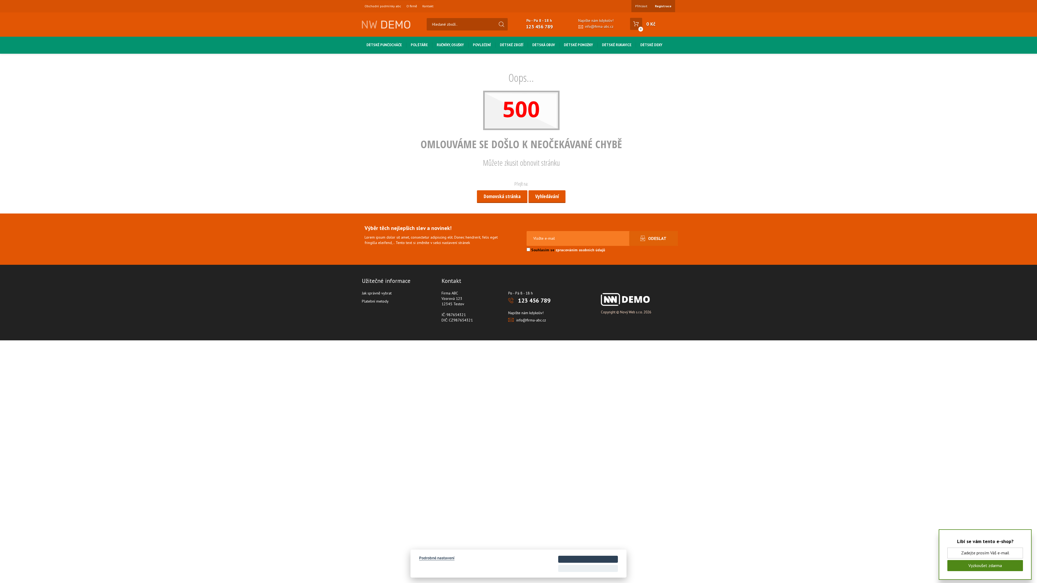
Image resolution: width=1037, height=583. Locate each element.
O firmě (411, 6)
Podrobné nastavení (436, 558)
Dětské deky (651, 45)
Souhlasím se (567, 250)
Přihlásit (641, 6)
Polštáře (419, 45)
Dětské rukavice (616, 45)
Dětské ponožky (578, 45)
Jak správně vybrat (377, 293)
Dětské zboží (511, 45)
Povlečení (482, 45)
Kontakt (427, 6)
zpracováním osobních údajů (580, 250)
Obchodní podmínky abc (383, 6)
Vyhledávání (547, 196)
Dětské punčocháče (384, 45)
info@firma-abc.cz (599, 26)
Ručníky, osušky (450, 45)
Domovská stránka (502, 196)
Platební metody (375, 301)
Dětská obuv (543, 45)
